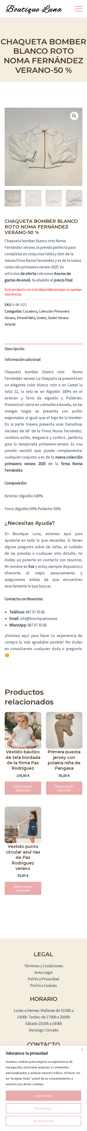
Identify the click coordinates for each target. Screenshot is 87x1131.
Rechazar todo (43, 1121)
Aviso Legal (43, 972)
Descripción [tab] (14, 348)
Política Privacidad (43, 979)
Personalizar (43, 1108)
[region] (43, 1088)
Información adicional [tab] (23, 359)
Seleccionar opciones (23, 788)
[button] (74, 116)
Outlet (41, 318)
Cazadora (30, 311)
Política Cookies (43, 985)
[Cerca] (82, 1049)
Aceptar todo (43, 1096)
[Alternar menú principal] (78, 8)
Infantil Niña (26, 318)
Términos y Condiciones (43, 965)
